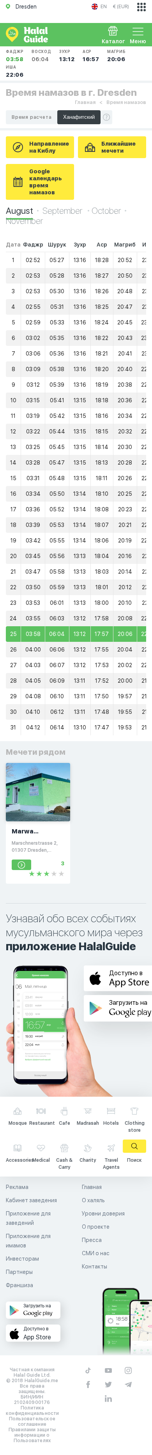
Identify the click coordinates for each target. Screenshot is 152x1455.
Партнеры (19, 1272)
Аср (91, 55)
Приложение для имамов (28, 1241)
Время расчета (31, 117)
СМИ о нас (96, 1253)
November (24, 221)
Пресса (92, 1240)
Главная (85, 102)
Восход (41, 55)
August (19, 211)
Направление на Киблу (49, 147)
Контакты (94, 1266)
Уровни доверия (103, 1213)
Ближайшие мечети (118, 147)
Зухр (67, 55)
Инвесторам (22, 1259)
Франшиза (19, 1285)
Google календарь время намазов (45, 182)
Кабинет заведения (31, 1200)
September (63, 211)
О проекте (96, 1227)
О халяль (93, 1200)
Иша (15, 71)
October (106, 211)
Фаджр (15, 55)
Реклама (17, 1187)
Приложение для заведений (28, 1218)
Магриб (116, 55)
